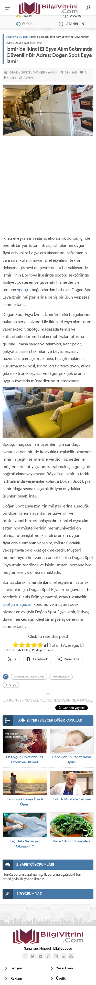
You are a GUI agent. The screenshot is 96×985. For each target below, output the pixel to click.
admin (28, 77)
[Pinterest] (48, 956)
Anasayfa (12, 36)
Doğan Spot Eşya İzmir (29, 676)
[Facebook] (25, 956)
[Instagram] (56, 956)
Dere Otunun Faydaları (71, 841)
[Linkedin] (63, 956)
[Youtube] (40, 956)
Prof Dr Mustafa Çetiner (71, 799)
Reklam (16, 978)
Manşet (39, 72)
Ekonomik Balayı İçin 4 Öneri (25, 802)
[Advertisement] (48, 187)
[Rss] (71, 956)
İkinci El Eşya (61, 676)
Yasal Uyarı (64, 968)
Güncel (26, 72)
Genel (24, 36)
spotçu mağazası (18, 604)
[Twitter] (33, 956)
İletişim (16, 968)
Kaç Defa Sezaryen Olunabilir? (24, 844)
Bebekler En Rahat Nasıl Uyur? (71, 759)
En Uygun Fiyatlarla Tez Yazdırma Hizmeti (25, 759)
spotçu (23, 289)
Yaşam (52, 72)
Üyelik (61, 978)
